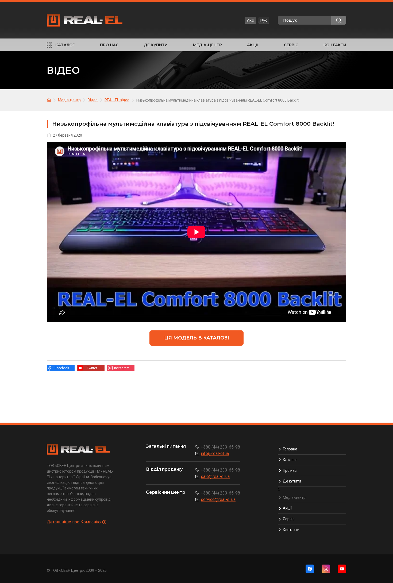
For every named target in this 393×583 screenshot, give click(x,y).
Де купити (156, 45)
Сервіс (291, 45)
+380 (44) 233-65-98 (220, 447)
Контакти (334, 45)
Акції (253, 45)
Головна (290, 449)
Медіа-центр (207, 45)
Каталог (65, 45)
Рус (263, 20)
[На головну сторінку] (50, 100)
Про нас (109, 45)
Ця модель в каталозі (196, 338)
